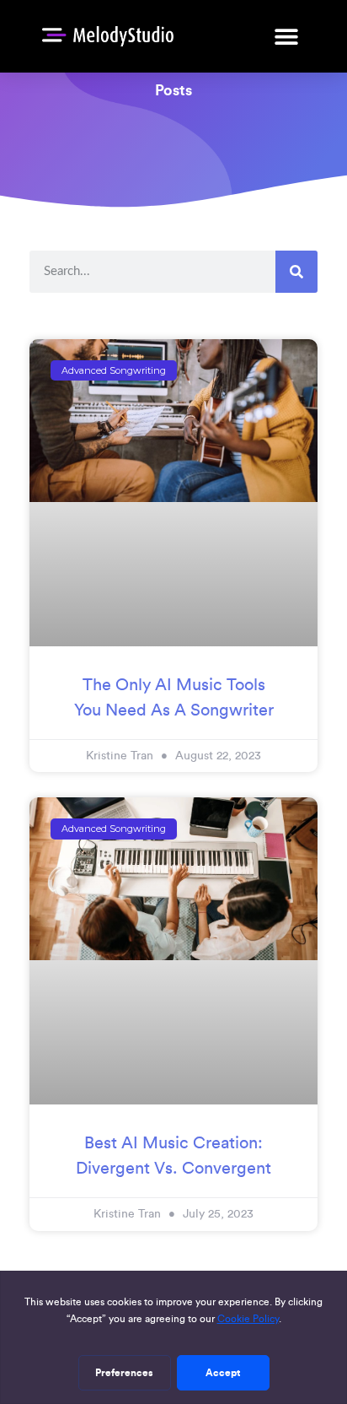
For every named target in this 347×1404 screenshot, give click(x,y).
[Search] (296, 272)
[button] (286, 36)
